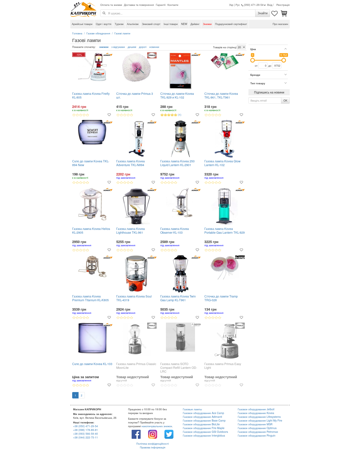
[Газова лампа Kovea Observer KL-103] (180, 202)
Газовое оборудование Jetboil (256, 409)
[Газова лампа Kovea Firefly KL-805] (92, 66)
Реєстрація (283, 5)
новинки (154, 47)
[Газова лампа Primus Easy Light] (224, 341)
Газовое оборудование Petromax (258, 432)
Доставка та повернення (139, 5)
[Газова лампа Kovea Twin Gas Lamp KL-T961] (180, 274)
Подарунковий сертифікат (231, 24)
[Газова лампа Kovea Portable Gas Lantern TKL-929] (224, 206)
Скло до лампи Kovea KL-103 (92, 364)
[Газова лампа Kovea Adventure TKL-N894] (136, 138)
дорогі (142, 47)
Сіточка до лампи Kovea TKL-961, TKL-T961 (221, 95)
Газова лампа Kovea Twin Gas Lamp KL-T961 (178, 298)
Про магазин (280, 24)
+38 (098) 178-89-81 (85, 430)
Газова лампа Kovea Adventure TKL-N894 (130, 163)
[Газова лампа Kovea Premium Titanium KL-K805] (92, 266)
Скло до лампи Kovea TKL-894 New (90, 163)
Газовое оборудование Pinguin (256, 435)
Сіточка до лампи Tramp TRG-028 (221, 298)
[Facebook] (136, 434)
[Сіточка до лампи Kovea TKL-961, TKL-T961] (224, 61)
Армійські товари (82, 24)
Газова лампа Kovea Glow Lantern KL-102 (222, 163)
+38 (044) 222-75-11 (85, 437)
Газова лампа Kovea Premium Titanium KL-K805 (90, 298)
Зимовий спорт (151, 24)
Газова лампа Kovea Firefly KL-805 (91, 95)
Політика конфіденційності (152, 443)
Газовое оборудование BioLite (201, 424)
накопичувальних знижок (157, 426)
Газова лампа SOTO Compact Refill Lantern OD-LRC (178, 367)
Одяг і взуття (103, 24)
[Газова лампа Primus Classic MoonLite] (136, 339)
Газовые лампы (192, 409)
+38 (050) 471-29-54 (85, 426)
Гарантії (161, 5)
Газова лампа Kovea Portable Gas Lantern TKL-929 (224, 231)
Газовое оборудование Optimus (257, 428)
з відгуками (118, 47)
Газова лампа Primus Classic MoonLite (136, 366)
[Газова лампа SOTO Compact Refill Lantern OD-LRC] (180, 337)
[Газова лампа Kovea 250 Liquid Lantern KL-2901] (180, 138)
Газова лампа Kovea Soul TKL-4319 (134, 298)
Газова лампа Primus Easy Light (222, 366)
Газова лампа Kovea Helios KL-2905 (91, 231)
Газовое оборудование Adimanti (202, 417)
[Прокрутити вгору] (348, 439)
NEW (184, 24)
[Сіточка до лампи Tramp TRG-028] (224, 267)
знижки (104, 47)
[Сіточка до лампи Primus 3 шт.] (136, 67)
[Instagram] (152, 434)
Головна (77, 33)
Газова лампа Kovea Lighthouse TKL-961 (130, 231)
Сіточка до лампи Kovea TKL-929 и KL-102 (177, 95)
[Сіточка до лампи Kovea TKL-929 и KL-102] (180, 71)
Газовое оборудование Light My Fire (260, 420)
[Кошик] (284, 13)
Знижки (207, 24)
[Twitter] (168, 434)
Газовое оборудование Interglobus (204, 435)
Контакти (172, 5)
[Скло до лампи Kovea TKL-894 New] (92, 132)
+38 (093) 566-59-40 (85, 433)
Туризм (119, 24)
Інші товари (171, 24)
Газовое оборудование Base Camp (204, 420)
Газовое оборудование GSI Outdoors (205, 432)
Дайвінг (195, 24)
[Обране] (274, 13)
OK (285, 100)
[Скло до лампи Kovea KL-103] (92, 338)
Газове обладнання (98, 33)
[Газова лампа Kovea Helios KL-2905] (92, 204)
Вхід (269, 5)
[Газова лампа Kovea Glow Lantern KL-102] (224, 138)
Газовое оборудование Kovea (256, 413)
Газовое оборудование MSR (255, 424)
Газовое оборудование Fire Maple (203, 428)
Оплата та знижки (111, 5)
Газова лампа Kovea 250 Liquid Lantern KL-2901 (177, 163)
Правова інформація (152, 447)
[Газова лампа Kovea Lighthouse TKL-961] (136, 205)
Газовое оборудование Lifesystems (259, 417)
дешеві (132, 47)
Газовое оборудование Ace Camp (203, 413)
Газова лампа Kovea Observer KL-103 (174, 231)
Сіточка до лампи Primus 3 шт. (134, 95)
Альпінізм (133, 24)
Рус (238, 5)
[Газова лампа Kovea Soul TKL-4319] (136, 274)
